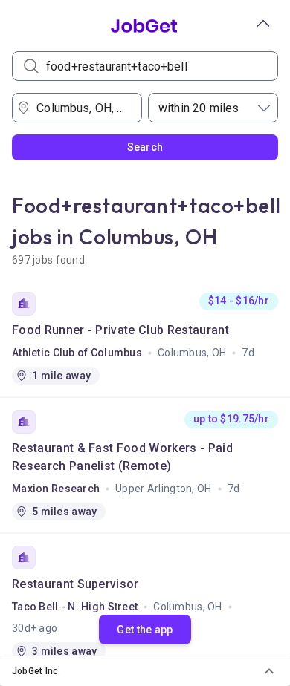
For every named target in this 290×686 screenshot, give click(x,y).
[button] (145, 671)
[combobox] (81, 107)
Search (145, 147)
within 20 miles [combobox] (198, 108)
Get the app (145, 630)
